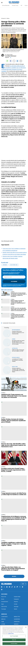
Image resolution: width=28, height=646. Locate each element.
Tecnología (3, 609)
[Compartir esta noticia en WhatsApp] (7, 61)
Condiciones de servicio (16, 285)
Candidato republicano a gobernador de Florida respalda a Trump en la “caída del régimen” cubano (13, 544)
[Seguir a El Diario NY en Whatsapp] (22, 587)
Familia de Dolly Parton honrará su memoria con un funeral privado (18, 332)
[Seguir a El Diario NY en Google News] (14, 587)
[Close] (25, 627)
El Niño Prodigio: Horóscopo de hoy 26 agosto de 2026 (18, 350)
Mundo (2, 599)
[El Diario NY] (14, 2)
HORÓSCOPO (17, 621)
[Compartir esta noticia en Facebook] (10, 61)
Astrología (15, 348)
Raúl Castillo (10, 54)
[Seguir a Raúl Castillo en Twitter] (10, 57)
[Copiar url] (20, 61)
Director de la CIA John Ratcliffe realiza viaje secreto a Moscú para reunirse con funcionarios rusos (19, 309)
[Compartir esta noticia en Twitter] (14, 61)
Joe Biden (5, 264)
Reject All (14, 639)
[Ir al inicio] (6, 584)
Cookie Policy (11, 633)
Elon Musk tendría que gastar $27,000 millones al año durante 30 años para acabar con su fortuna (18, 342)
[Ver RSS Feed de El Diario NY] (1, 589)
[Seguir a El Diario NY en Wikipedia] (20, 587)
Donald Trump (15, 5)
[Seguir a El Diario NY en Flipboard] (17, 587)
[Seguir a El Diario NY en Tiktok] (12, 587)
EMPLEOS (3, 619)
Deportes (16, 601)
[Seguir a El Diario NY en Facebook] (1, 587)
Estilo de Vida (4, 606)
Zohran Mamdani (5, 5)
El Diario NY (3, 18)
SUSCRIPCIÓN (17, 619)
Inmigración (16, 599)
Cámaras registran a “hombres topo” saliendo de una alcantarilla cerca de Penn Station (18, 370)
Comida (15, 604)
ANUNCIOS (16, 624)
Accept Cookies (14, 643)
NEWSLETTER (17, 616)
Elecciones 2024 (13, 264)
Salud (2, 604)
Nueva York (15, 366)
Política (8, 18)
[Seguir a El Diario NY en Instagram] (7, 587)
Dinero (13, 339)
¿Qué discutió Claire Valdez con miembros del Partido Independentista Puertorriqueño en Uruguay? (13, 568)
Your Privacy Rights (14, 636)
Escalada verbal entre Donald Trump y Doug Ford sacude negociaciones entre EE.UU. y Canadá (17, 316)
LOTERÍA (3, 624)
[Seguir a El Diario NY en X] (4, 587)
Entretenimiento (16, 329)
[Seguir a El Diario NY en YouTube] (9, 587)
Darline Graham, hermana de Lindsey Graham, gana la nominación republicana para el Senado (18, 302)
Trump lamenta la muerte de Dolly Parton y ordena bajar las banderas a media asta (13, 493)
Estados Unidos (15, 357)
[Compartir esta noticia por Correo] (17, 61)
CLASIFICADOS (4, 616)
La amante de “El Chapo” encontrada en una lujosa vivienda (17, 360)
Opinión (15, 609)
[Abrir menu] (1, 2)
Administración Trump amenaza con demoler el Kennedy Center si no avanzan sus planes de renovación (19, 294)
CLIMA (2, 621)
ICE (21, 5)
